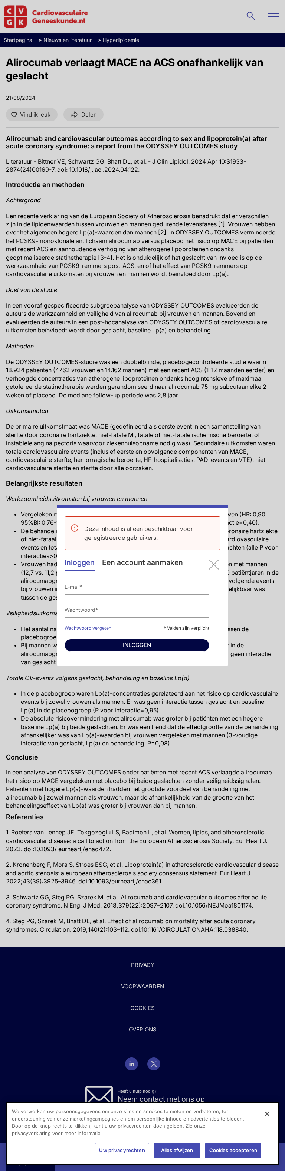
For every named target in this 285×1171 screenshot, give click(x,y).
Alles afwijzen (177, 1150)
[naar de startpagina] (214, 565)
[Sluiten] (267, 1114)
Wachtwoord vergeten (88, 628)
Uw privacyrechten (122, 1150)
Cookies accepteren (233, 1150)
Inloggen (80, 562)
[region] (142, 1133)
